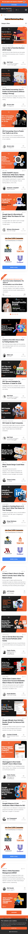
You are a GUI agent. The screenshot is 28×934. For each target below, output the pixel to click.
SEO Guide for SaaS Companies (12, 423)
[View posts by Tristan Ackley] (4, 480)
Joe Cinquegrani (12, 818)
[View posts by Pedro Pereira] (4, 652)
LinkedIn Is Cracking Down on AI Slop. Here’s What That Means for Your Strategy (13, 508)
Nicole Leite (10, 104)
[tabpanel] (14, 292)
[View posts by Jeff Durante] (4, 592)
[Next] (24, 294)
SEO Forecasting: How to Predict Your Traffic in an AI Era (13, 132)
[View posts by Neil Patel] (4, 63)
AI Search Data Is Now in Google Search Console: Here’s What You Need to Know (13, 575)
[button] (14, 931)
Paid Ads (4, 87)
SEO (3, 129)
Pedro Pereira (11, 650)
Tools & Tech (5, 634)
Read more (9, 925)
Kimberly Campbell (13, 188)
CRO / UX (4, 462)
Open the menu (26, 10)
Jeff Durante (10, 591)
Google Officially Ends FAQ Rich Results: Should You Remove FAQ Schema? (13, 722)
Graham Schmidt (12, 734)
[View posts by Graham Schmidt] (4, 736)
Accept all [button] (14, 928)
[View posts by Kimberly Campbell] (4, 188)
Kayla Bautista (11, 693)
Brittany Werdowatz (13, 229)
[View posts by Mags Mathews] (4, 522)
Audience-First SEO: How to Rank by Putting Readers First (13, 341)
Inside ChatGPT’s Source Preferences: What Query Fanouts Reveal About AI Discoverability (13, 175)
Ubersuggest (14, 64)
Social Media (5, 504)
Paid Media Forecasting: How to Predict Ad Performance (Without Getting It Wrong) (13, 92)
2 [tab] (12, 314)
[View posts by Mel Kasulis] (4, 889)
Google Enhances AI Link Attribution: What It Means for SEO (13, 804)
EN (16, 10)
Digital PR (4, 868)
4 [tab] (15, 314)
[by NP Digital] (9, 11)
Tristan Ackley (11, 479)
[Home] (1, 14)
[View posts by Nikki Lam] (4, 355)
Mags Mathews (11, 521)
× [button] (26, 920)
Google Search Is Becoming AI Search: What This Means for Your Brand (13, 216)
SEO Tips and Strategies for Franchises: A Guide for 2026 (11, 382)
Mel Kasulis (10, 888)
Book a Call (14, 267)
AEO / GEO (4, 170)
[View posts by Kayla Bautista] (4, 694)
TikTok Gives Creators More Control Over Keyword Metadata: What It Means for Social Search (13, 681)
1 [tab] (10, 314)
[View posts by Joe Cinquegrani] (4, 819)
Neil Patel (10, 62)
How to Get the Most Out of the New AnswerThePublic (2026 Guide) (12, 639)
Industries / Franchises (7, 46)
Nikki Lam (10, 355)
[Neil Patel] (6, 9)
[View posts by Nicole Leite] (4, 105)
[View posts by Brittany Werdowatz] (4, 230)
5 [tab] (17, 314)
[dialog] (14, 926)
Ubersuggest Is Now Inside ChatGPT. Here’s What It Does (12, 763)
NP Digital (15, 63)
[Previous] (3, 294)
